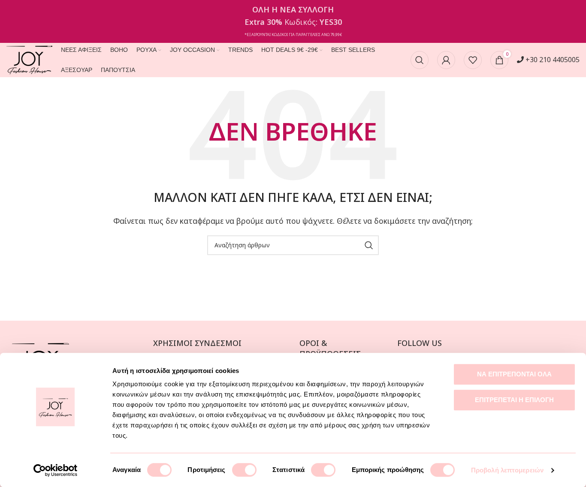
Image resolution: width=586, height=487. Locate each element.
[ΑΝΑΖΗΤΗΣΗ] (369, 245)
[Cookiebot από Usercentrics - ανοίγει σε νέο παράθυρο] (55, 470)
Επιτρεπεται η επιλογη (514, 399)
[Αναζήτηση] (419, 60)
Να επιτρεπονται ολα (514, 374)
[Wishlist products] (472, 60)
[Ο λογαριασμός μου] (446, 60)
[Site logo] (29, 59)
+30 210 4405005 (552, 59)
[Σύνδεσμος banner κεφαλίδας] (293, 21)
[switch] (244, 470)
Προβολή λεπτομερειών (507, 470)
